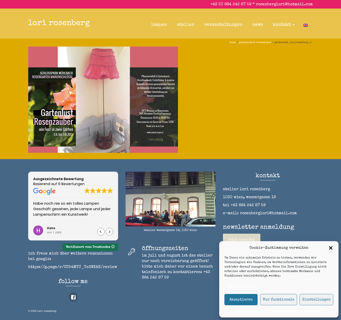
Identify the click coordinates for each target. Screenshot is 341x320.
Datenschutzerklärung (286, 310)
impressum (314, 310)
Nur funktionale (278, 299)
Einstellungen (316, 299)
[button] (330, 247)
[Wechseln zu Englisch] (305, 25)
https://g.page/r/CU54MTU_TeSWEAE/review (72, 267)
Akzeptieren (241, 299)
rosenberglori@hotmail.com (284, 5)
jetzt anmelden (241, 240)
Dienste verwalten (241, 286)
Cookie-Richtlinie (251, 310)
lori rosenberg (59, 23)
